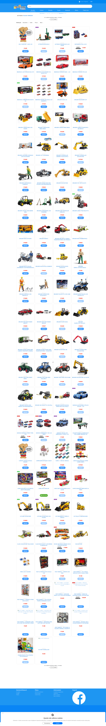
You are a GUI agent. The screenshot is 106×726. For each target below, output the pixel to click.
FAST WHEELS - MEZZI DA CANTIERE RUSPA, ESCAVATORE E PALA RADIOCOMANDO (81, 595)
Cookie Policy (37, 694)
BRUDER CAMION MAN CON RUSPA (25, 128)
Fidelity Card (86, 10)
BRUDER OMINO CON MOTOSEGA (81, 267)
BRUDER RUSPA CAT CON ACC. (80, 322)
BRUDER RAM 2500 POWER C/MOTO (25, 322)
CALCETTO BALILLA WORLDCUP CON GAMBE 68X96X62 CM (81, 433)
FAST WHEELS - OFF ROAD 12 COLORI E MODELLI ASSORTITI (62, 628)
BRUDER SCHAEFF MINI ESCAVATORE (81, 350)
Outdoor (41, 10)
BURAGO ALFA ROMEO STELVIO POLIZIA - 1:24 (81, 406)
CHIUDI (3, 713)
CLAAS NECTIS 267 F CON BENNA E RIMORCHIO (44, 544)
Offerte (76, 10)
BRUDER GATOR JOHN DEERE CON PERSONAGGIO (25, 406)
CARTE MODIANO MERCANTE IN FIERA (81, 489)
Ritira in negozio (57, 694)
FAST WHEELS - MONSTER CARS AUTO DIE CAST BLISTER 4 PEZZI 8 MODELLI (25, 623)
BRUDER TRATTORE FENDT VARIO (25, 378)
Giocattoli (33, 10)
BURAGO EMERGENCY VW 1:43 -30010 (44, 433)
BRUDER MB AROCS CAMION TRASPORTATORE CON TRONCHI (62, 239)
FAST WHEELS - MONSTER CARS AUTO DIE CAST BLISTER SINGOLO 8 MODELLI (44, 623)
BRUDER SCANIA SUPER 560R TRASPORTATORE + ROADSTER (44, 350)
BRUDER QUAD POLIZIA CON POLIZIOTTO (80, 295)
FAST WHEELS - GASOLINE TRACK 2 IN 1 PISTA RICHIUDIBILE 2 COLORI (62, 595)
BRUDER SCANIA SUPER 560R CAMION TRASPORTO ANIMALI (25, 350)
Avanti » (55, 19)
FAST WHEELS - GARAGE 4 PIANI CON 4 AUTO (25, 600)
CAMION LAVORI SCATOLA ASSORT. (25, 461)
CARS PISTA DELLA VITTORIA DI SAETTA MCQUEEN (25, 489)
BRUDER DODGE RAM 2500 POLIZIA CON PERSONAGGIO (44, 183)
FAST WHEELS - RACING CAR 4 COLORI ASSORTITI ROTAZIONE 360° (81, 623)
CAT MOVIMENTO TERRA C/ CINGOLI (62, 517)
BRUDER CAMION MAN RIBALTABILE (43, 128)
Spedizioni (56, 693)
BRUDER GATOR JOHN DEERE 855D (25, 211)
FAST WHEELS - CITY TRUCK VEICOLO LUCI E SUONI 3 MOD (80, 572)
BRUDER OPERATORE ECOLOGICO (43, 295)
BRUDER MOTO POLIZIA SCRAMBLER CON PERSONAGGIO (25, 267)
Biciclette (50, 10)
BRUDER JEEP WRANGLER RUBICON (62, 211)
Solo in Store (44, 495)
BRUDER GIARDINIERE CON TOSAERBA (44, 211)
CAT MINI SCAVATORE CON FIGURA (44, 517)
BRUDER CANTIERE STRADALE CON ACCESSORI (25, 156)
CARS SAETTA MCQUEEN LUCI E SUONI (62, 489)
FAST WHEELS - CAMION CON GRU (62, 572)
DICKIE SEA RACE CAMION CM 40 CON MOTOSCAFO (62, 544)
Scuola (58, 10)
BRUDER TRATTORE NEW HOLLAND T (43, 378)
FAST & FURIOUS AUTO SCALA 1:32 (43, 572)
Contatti (17, 693)
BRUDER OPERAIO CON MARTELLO (25, 295)
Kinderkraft (67, 10)
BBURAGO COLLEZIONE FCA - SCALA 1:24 (43, 72)
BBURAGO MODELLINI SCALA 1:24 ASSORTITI (43, 100)
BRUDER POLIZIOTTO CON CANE (62, 295)
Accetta (57, 723)
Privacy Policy (38, 693)
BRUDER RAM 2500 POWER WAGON (44, 322)
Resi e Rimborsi (57, 696)
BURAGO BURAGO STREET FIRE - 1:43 (25, 433)
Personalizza (47, 723)
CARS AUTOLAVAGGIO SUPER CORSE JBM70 (80, 461)
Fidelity (17, 694)
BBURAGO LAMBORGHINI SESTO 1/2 (25, 100)
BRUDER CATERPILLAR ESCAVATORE (80, 156)
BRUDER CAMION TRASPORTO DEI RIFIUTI (80, 128)
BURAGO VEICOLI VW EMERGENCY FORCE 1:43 (62, 433)
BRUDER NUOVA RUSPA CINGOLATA (62, 267)
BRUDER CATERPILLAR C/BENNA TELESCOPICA (62, 156)
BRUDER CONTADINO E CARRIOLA (25, 183)
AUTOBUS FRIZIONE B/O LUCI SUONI (62, 45)
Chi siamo (18, 692)
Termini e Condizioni (39, 692)
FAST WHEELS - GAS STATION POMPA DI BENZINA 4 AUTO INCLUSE (43, 601)
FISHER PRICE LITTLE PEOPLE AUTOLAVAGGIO (25, 656)
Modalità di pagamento (58, 692)
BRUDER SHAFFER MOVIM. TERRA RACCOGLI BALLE (62, 406)
